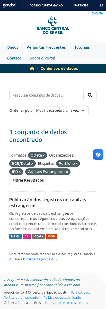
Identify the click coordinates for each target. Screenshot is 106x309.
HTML (15, 236)
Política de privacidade (21, 297)
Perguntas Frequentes (46, 47)
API (27, 236)
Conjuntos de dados (59, 68)
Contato (14, 58)
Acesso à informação (46, 5)
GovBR (9, 5)
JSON (51, 236)
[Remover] (44, 155)
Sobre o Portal (42, 58)
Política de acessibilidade (62, 297)
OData (38, 236)
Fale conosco (81, 292)
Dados (12, 47)
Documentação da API (39, 259)
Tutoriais (82, 47)
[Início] (32, 68)
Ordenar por (20, 110)
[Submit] (90, 95)
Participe (81, 5)
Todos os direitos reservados (66, 302)
